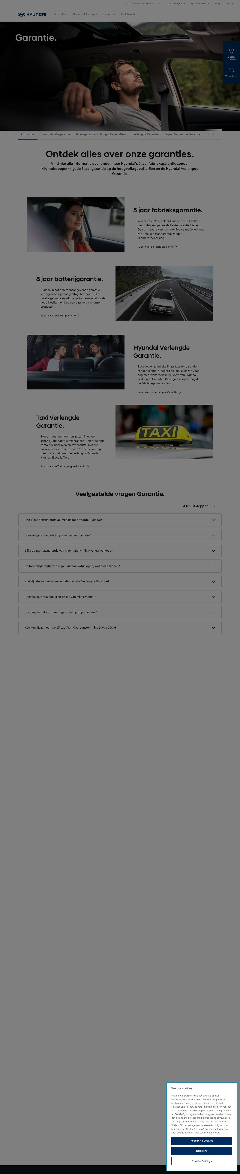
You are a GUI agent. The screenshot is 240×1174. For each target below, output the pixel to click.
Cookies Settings (202, 1161)
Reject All (202, 1150)
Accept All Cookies (202, 1140)
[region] (202, 1127)
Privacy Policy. (212, 1132)
